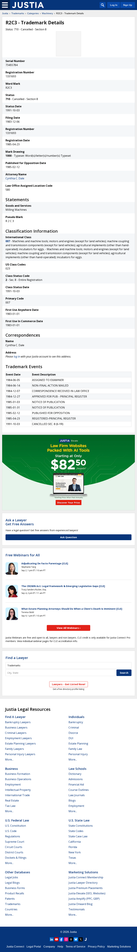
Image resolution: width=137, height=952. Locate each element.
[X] (81, 939)
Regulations (12, 836)
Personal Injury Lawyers (20, 754)
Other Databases (17, 872)
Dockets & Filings (15, 858)
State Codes (75, 831)
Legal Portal (34, 946)
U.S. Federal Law (17, 820)
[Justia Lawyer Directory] (86, 939)
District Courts (14, 852)
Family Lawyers (14, 749)
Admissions (75, 779)
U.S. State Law (79, 820)
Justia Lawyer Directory (83, 882)
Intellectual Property (18, 790)
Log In (113, 5)
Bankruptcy (75, 722)
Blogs (72, 800)
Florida (72, 847)
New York (74, 852)
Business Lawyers (16, 727)
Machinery (47, 13)
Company (49, 946)
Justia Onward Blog (80, 904)
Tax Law (10, 806)
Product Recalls (14, 893)
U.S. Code (11, 831)
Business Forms (15, 888)
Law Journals (76, 795)
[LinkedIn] (52, 939)
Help (60, 946)
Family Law (75, 749)
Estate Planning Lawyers (20, 743)
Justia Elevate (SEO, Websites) (86, 893)
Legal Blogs (12, 882)
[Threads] (71, 939)
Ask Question (68, 537)
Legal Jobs (11, 877)
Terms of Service (75, 946)
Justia (5, 13)
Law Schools (77, 769)
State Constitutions (80, 826)
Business (11, 769)
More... (9, 759)
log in (17, 356)
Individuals (76, 717)
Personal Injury (78, 754)
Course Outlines (78, 790)
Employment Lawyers (18, 738)
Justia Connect (15, 946)
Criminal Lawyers (15, 733)
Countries (11, 909)
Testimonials (76, 909)
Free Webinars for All (23, 555)
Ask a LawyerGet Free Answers (20, 522)
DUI (70, 738)
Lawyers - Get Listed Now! (68, 684)
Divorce (73, 733)
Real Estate (12, 800)
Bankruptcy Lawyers (18, 722)
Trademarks (17, 13)
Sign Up (127, 5)
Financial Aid (76, 784)
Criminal (73, 727)
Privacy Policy (96, 946)
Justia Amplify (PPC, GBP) (84, 898)
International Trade (17, 795)
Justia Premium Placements (85, 888)
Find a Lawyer (17, 658)
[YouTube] (56, 939)
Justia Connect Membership (85, 877)
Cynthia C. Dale (15, 178)
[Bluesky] (76, 939)
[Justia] (28, 5)
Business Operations (18, 779)
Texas (72, 858)
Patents (10, 898)
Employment (13, 784)
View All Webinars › (69, 628)
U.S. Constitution (15, 826)
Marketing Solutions (83, 872)
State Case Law (77, 836)
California (74, 842)
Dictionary (74, 774)
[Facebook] (61, 939)
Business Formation (17, 774)
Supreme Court (14, 842)
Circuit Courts (13, 847)
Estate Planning (78, 743)
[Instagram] (66, 939)
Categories (33, 13)
